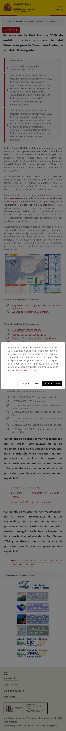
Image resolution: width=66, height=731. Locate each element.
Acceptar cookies (52, 383)
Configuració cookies (29, 383)
